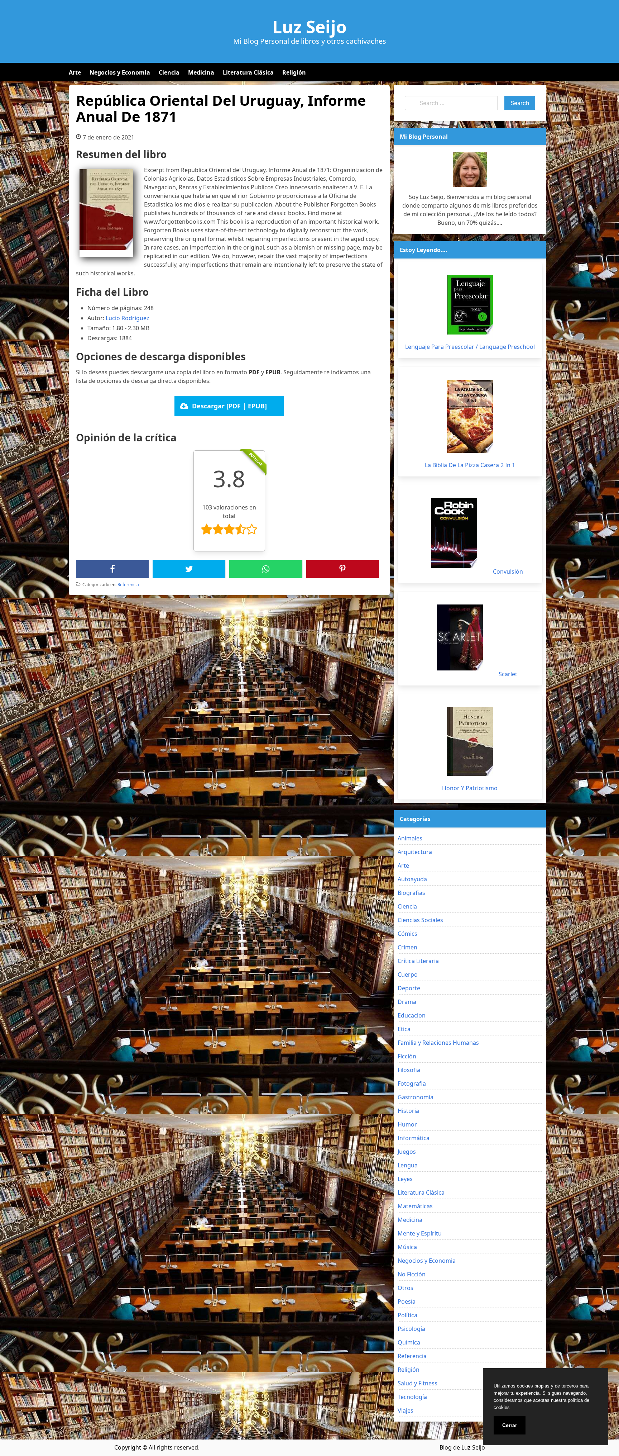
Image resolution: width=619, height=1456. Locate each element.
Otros (405, 1288)
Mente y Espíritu (420, 1233)
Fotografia (412, 1083)
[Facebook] (112, 569)
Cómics (407, 934)
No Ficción (412, 1274)
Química (409, 1342)
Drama (407, 1002)
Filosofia (409, 1070)
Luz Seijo (309, 27)
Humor (407, 1124)
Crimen (407, 947)
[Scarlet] (460, 637)
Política (407, 1315)
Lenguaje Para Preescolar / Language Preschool (470, 347)
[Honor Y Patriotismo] (470, 741)
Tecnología (412, 1397)
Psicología (411, 1329)
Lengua (408, 1165)
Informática (414, 1138)
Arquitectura (415, 852)
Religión (294, 72)
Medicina (201, 72)
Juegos (407, 1152)
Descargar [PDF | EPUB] (229, 406)
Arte (75, 72)
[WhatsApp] (266, 569)
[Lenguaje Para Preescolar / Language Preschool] (470, 304)
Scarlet (508, 674)
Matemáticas (415, 1206)
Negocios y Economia (120, 72)
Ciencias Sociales (420, 920)
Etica (404, 1029)
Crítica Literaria (418, 961)
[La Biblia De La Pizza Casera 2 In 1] (470, 416)
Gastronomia (415, 1097)
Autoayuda (412, 879)
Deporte (409, 988)
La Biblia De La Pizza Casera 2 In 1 (470, 465)
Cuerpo (408, 974)
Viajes (405, 1410)
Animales (410, 838)
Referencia (128, 585)
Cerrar (509, 1425)
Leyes (405, 1179)
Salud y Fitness (417, 1383)
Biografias (411, 893)
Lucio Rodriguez (127, 318)
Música (407, 1247)
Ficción (407, 1056)
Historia (408, 1111)
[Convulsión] (454, 533)
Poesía (407, 1301)
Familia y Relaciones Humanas (438, 1043)
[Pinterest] (342, 569)
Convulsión (508, 571)
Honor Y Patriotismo (470, 788)
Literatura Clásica (248, 72)
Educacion (412, 1015)
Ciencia (169, 72)
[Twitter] (189, 569)
